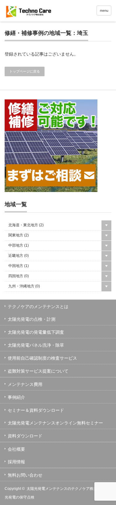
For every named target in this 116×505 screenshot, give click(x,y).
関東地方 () (18, 235)
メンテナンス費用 (25, 384)
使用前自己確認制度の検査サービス (42, 358)
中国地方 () (18, 266)
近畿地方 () (18, 255)
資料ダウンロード (25, 435)
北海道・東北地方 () (26, 225)
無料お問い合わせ (25, 475)
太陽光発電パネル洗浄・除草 (36, 345)
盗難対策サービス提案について (38, 371)
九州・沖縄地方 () (24, 286)
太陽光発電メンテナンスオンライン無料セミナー (55, 422)
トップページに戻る (24, 71)
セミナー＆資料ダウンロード (36, 410)
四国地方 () (18, 276)
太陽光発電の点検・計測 (31, 319)
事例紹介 (16, 397)
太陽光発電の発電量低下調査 (36, 332)
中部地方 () (18, 245)
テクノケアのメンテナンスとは (38, 306)
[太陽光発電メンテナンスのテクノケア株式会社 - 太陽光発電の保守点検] (51, 11)
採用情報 (16, 461)
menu (104, 10)
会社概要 (16, 449)
